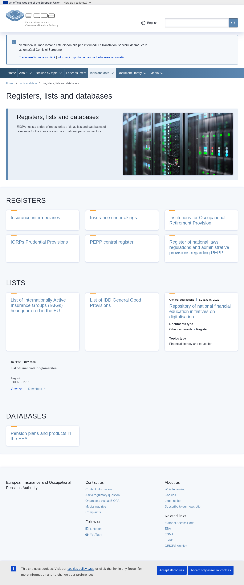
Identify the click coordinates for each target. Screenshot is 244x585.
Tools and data (99, 73)
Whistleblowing (175, 489)
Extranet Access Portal (180, 523)
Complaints (93, 512)
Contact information (98, 489)
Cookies (170, 495)
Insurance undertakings (113, 217)
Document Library (130, 73)
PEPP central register (111, 242)
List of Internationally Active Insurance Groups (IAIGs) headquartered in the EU (38, 305)
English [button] (152, 22)
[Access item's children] (31, 73)
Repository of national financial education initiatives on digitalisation (200, 311)
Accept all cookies (171, 570)
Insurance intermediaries (35, 217)
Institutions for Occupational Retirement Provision (197, 220)
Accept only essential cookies (211, 570)
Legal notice (173, 500)
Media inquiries (95, 506)
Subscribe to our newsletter (183, 506)
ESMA (169, 534)
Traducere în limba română (37, 57)
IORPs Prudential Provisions (39, 242)
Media (154, 73)
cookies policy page (80, 568)
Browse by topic (46, 73)
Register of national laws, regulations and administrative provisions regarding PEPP (199, 247)
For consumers (76, 73)
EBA (168, 528)
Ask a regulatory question (102, 495)
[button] (16, 389)
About (23, 73)
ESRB (169, 540)
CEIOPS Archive (176, 545)
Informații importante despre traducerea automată (91, 57)
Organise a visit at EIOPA (102, 500)
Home (12, 73)
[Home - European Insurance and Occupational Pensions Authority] (32, 18)
